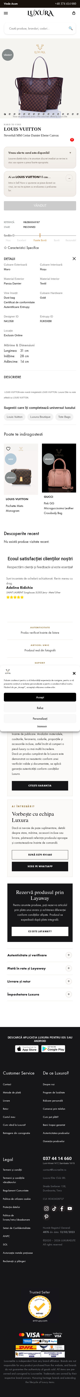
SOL (5, 1244)
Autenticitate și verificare (27, 955)
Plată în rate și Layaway (26, 968)
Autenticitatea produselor (56, 1133)
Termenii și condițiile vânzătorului (13, 1180)
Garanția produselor (53, 1141)
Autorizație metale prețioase (18, 1253)
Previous (68, 603)
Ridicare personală (53, 1100)
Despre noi (49, 1084)
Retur (5, 1108)
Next (72, 603)
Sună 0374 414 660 (40, 854)
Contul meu (9, 1117)
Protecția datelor (11, 1207)
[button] (74, 673)
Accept (40, 697)
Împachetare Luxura (23, 994)
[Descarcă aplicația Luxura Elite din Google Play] (53, 1048)
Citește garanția (40, 785)
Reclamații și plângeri (14, 1261)
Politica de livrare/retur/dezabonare (16, 1217)
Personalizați (40, 718)
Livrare (6, 1100)
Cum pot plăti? (50, 1117)
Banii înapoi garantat (54, 1125)
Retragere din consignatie (16, 1133)
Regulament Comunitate (16, 1190)
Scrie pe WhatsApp (40, 866)
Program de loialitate (54, 1092)
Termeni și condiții (12, 1169)
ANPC (6, 1236)
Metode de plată (12, 1092)
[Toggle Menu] (6, 13)
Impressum (42, 726)
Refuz (40, 708)
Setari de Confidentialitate (16, 1228)
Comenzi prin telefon (54, 1108)
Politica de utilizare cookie (17, 1199)
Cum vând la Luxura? (14, 1125)
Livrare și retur (18, 981)
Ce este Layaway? (40, 931)
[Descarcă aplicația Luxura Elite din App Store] (26, 1048)
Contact (7, 1084)
